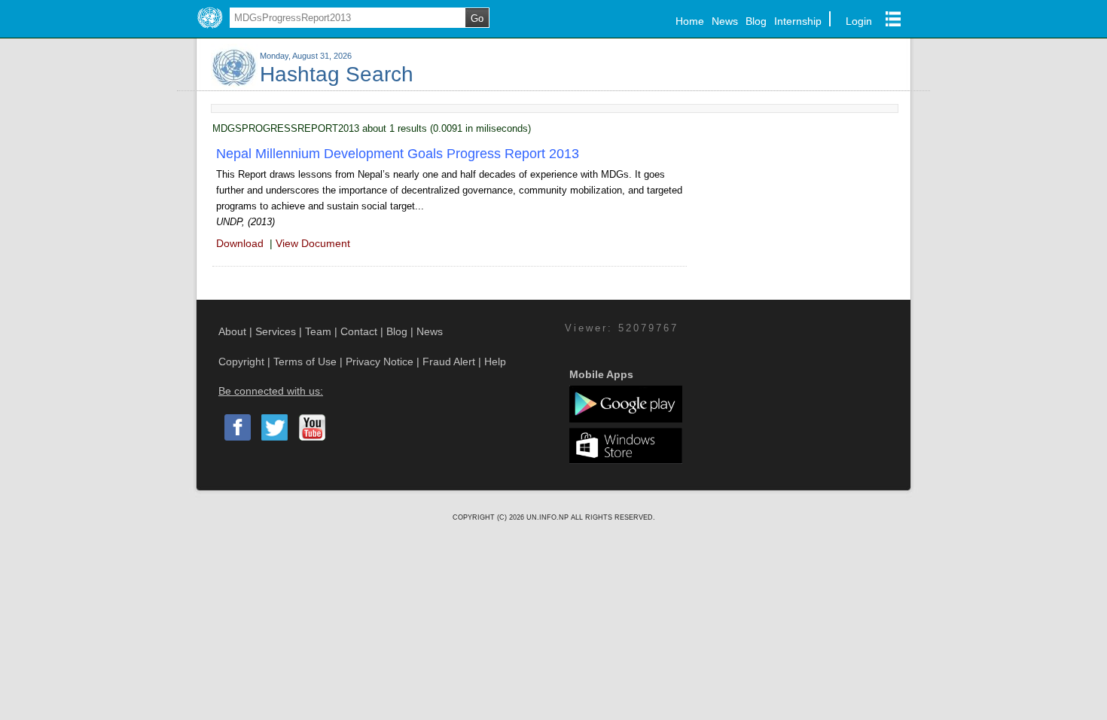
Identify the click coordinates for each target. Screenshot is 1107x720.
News (725, 21)
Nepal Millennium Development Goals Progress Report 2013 (397, 153)
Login (859, 21)
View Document (313, 243)
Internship (798, 21)
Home (689, 21)
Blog (756, 21)
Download (240, 243)
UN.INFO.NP (548, 517)
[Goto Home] (210, 28)
